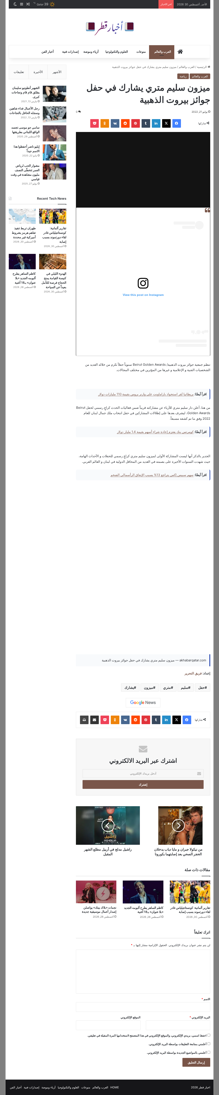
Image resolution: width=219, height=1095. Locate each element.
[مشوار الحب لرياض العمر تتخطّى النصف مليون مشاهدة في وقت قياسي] (54, 171)
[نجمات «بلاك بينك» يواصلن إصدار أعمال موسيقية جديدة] (96, 892)
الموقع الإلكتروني (131, 1017)
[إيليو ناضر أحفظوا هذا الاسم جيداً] (54, 152)
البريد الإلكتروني (199, 1017)
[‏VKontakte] (115, 123)
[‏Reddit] (125, 123)
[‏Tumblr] (146, 123)
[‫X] (166, 123)
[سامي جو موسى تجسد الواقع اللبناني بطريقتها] (54, 133)
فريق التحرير (193, 673)
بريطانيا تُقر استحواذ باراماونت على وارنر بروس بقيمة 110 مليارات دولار (146, 394)
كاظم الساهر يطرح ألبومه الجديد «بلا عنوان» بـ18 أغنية (24, 278)
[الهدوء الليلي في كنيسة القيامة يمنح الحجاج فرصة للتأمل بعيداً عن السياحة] (52, 261)
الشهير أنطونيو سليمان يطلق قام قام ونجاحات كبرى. (26, 92)
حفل (201, 687)
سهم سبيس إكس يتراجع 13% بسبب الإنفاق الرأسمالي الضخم (152, 475)
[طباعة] (84, 720)
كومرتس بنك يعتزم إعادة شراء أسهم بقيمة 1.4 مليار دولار (155, 432)
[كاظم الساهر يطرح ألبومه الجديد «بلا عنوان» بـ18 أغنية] (143, 892)
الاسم (205, 999)
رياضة (183, 76)
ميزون (148, 687)
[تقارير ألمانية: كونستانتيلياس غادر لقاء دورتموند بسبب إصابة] (190, 892)
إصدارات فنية (70, 51)
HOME (114, 1087)
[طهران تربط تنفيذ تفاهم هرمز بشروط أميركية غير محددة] (22, 216)
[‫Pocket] (94, 123)
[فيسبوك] (176, 123)
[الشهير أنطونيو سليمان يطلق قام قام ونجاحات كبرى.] (54, 94)
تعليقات (19, 72)
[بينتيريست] (135, 123)
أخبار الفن (47, 51)
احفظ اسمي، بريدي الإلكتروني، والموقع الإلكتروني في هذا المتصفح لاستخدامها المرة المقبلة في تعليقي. (147, 1035)
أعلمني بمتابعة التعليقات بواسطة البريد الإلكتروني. (177, 1044)
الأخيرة (38, 72)
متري (167, 687)
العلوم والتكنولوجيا (116, 51)
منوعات (141, 51)
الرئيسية (202, 67)
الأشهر (57, 72)
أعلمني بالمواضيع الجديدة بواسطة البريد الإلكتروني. (177, 1052)
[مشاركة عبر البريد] (94, 720)
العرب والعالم (162, 51)
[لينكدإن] (156, 123)
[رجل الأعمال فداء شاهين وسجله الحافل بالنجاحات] (54, 114)
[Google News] (143, 702)
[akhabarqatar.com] (109, 26)
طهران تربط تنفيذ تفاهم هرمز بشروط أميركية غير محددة (24, 232)
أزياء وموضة (91, 51)
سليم (184, 687)
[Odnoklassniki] (105, 123)
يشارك (129, 687)
